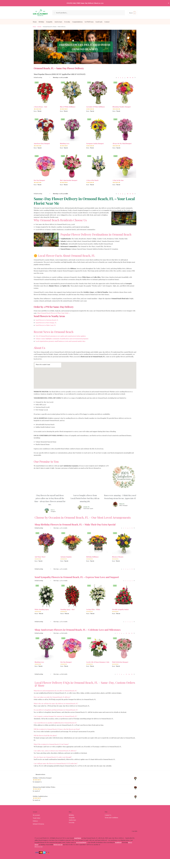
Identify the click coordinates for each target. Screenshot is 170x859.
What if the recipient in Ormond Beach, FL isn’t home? (51, 744)
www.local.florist (81, 842)
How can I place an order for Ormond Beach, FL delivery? (52, 697)
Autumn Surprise (66, 557)
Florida (39, 26)
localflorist (118, 842)
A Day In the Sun (118, 180)
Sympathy (72, 817)
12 (132, 77)
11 (130, 77)
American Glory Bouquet (42, 143)
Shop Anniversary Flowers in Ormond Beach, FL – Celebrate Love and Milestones (78, 629)
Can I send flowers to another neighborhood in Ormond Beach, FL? (55, 723)
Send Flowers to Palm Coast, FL (46, 325)
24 (129, 633)
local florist (77, 838)
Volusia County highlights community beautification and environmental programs (62, 339)
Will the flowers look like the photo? (45, 735)
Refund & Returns (38, 824)
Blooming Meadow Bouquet (122, 107)
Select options (45, 115)
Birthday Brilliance (92, 557)
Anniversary (72, 820)
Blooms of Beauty (117, 557)
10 (127, 77)
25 (131, 633)
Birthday (71, 815)
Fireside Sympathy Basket (120, 609)
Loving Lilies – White (93, 609)
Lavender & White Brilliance (95, 107)
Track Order (36, 818)
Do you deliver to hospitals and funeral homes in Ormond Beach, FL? (56, 710)
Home (34, 26)
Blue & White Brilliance (67, 107)
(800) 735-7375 (38, 847)
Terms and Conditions (111, 817)
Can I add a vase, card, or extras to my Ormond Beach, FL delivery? (55, 751)
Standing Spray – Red (67, 609)
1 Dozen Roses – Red (40, 107)
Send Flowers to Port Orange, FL (46, 323)
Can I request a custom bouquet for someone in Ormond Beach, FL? (55, 716)
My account (36, 815)
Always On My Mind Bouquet (122, 143)
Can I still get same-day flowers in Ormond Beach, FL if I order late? (55, 763)
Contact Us (108, 815)
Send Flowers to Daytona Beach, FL (47, 320)
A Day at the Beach (92, 180)
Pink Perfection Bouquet (120, 662)
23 (126, 633)
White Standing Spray (42, 609)
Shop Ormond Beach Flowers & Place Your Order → (53, 313)
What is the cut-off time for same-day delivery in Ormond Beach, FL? (56, 703)
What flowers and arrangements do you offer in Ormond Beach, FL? (55, 691)
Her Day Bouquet (39, 180)
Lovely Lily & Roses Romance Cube (97, 662)
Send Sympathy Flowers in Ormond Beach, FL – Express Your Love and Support (77, 577)
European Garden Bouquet (95, 143)
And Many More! (40, 557)
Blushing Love (64, 143)
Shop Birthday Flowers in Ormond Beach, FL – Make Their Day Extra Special (75, 524)
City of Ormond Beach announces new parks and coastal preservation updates (61, 336)
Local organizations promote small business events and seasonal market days (60, 341)
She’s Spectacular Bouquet (68, 180)
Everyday (71, 822)
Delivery (35, 821)
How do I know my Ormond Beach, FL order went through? (53, 757)
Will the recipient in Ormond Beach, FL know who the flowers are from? (57, 729)
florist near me (58, 844)
